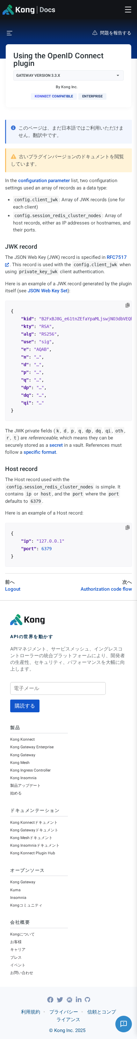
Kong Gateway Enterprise (32, 747)
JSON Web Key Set (48, 291)
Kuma (15, 890)
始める (16, 793)
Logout (12, 589)
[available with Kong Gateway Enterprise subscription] (92, 96)
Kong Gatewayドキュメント (34, 830)
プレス (16, 957)
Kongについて (22, 934)
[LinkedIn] (79, 1000)
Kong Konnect (22, 739)
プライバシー (63, 1012)
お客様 (16, 942)
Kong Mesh (20, 762)
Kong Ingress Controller (30, 770)
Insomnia (18, 897)
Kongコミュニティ (26, 905)
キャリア (17, 949)
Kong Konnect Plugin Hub (32, 853)
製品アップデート (25, 785)
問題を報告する (115, 32)
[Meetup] (70, 1000)
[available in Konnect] (54, 96)
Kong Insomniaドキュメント (35, 845)
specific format (40, 452)
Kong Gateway (22, 755)
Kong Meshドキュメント (31, 838)
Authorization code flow (106, 589)
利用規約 (30, 1012)
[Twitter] (61, 1000)
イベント (17, 965)
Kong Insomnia (23, 778)
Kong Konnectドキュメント (34, 822)
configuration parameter (44, 180)
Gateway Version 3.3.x (38, 75)
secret (56, 445)
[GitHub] (87, 999)
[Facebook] (51, 1000)
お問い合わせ (21, 973)
